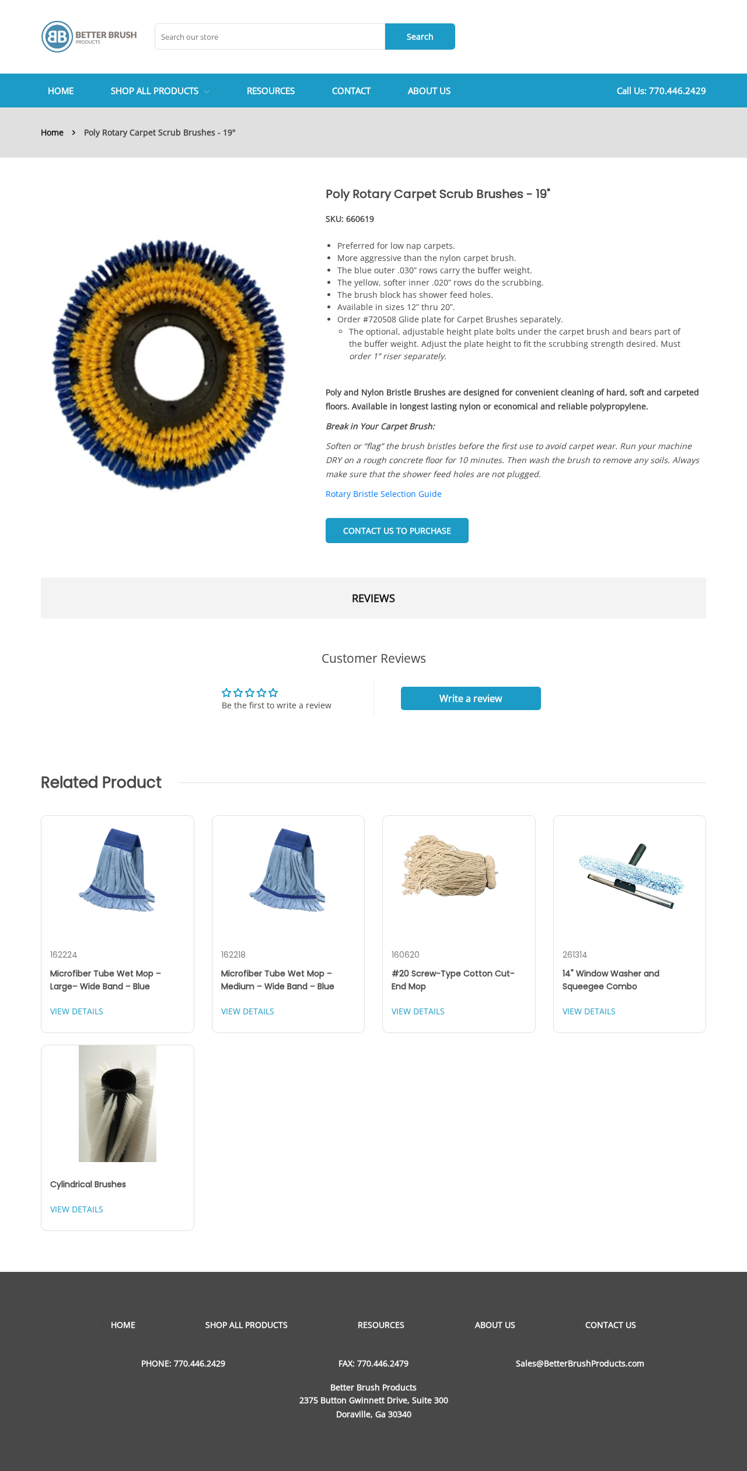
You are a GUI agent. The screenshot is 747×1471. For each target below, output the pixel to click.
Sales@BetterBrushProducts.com (580, 1363)
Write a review (470, 698)
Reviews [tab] (373, 598)
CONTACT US (610, 1324)
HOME (123, 1324)
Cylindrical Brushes (88, 1184)
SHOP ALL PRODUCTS (154, 90)
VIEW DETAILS (76, 1011)
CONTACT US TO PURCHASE (397, 530)
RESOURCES (381, 1324)
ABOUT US (495, 1324)
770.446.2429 (677, 90)
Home (52, 132)
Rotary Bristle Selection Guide (384, 493)
